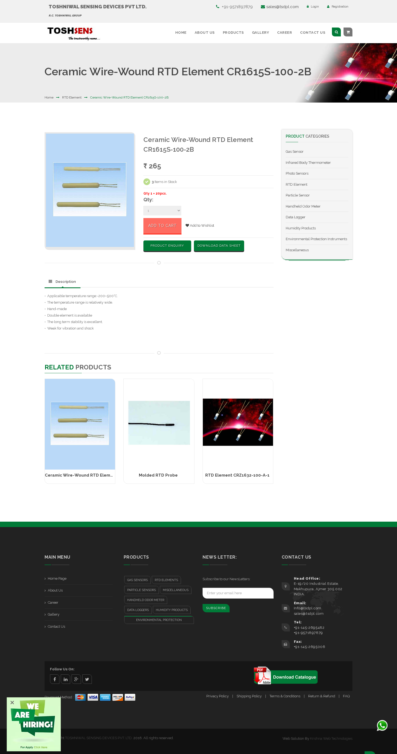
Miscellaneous (297, 250)
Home (181, 32)
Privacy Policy (217, 696)
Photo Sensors (297, 173)
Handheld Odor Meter (303, 206)
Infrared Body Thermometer (308, 163)
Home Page (57, 578)
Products (233, 32)
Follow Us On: (62, 669)
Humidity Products (301, 228)
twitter (87, 679)
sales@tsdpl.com (282, 6)
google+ (76, 679)
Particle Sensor (298, 195)
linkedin (65, 679)
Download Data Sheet (219, 245)
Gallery (260, 32)
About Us (205, 32)
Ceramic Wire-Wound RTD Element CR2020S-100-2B (99, 475)
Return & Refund (321, 696)
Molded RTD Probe (158, 475)
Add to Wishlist (201, 225)
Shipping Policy (249, 696)
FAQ (346, 696)
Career (284, 32)
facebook (54, 679)
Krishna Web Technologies (331, 738)
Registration (339, 6)
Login (314, 6)
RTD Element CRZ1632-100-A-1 (237, 475)
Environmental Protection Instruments (316, 239)
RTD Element (72, 97)
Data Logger (295, 217)
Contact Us (312, 32)
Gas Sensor (295, 152)
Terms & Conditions (285, 696)
